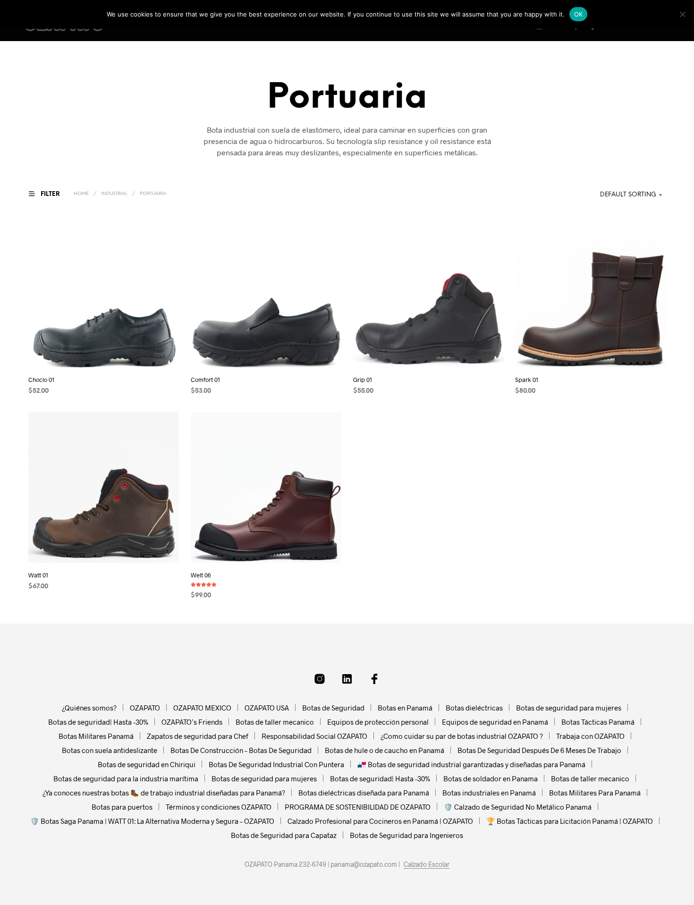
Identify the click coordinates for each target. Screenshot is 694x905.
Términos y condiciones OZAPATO (218, 807)
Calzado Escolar (426, 864)
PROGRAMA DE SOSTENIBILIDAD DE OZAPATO (358, 807)
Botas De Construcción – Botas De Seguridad (241, 750)
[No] (682, 14)
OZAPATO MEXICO (202, 707)
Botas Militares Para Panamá (595, 792)
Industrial (114, 193)
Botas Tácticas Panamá (598, 722)
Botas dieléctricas (474, 707)
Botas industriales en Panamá (489, 792)
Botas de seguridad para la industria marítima (125, 778)
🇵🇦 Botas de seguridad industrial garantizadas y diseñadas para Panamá (471, 764)
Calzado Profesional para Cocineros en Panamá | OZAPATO (380, 821)
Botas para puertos (122, 807)
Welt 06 (201, 574)
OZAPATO (145, 707)
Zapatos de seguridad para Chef (197, 736)
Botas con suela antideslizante (109, 750)
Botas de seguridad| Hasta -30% (98, 722)
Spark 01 (526, 379)
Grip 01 (362, 379)
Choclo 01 (41, 379)
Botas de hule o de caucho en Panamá (384, 750)
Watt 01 (38, 574)
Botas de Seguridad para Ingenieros (406, 835)
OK (578, 14)
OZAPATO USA (267, 707)
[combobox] (618, 195)
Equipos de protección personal (378, 722)
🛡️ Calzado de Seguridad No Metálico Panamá (518, 807)
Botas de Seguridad (333, 707)
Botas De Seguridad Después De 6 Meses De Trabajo (539, 750)
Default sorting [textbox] (628, 195)
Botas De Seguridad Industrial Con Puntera (276, 764)
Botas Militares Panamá (96, 736)
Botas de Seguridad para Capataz (284, 835)
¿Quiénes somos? (89, 707)
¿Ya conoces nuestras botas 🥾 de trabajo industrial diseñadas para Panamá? (163, 792)
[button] (50, 194)
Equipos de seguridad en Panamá (495, 722)
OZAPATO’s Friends (191, 722)
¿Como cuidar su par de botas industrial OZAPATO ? (462, 736)
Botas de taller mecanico (275, 722)
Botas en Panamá (405, 707)
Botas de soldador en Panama (490, 778)
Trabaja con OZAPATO (590, 736)
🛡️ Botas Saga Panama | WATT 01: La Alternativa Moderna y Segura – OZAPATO (152, 821)
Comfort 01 (205, 379)
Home (81, 193)
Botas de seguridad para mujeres (568, 707)
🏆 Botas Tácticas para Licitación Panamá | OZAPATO (569, 821)
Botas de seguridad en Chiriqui (146, 764)
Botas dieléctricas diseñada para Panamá (363, 792)
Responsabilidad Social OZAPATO (314, 736)
